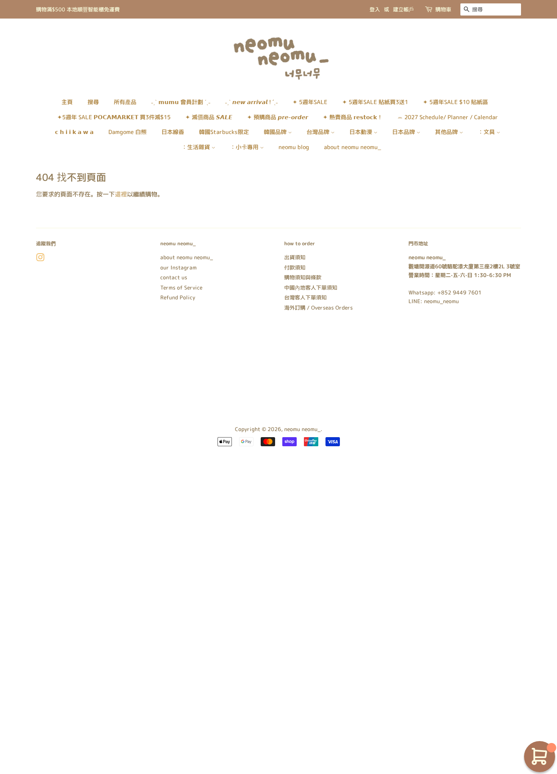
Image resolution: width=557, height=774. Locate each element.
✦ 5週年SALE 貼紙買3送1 (375, 102)
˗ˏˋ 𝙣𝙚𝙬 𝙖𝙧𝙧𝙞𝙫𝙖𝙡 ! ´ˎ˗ (251, 102)
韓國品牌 (276, 132)
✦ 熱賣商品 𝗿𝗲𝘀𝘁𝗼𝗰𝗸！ (353, 117)
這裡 (121, 194)
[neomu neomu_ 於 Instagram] (40, 258)
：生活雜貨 (196, 147)
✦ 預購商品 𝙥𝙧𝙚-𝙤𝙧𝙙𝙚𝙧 (277, 117)
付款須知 (294, 267)
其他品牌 (447, 132)
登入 (374, 9)
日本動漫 (361, 132)
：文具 (487, 132)
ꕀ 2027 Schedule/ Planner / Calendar (447, 117)
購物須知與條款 (302, 277)
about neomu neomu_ (352, 147)
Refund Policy (177, 297)
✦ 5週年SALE (310, 102)
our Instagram (178, 267)
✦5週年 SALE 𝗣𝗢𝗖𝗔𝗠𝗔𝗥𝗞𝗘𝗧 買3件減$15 (114, 117)
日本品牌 (404, 132)
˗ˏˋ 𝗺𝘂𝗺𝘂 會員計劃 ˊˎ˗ (180, 102)
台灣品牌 (319, 132)
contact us (173, 277)
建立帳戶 (403, 9)
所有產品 (125, 102)
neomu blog (293, 147)
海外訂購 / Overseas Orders (318, 307)
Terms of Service (181, 287)
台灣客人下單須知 (305, 297)
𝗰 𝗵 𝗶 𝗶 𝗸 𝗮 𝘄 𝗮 (74, 132)
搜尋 (93, 102)
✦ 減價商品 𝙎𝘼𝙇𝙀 (208, 117)
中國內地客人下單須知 (310, 287)
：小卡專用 (245, 147)
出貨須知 (294, 257)
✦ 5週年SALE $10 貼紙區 (455, 102)
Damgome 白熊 (127, 132)
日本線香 (172, 132)
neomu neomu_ (302, 429)
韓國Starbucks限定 (224, 132)
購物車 (443, 9)
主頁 (67, 102)
